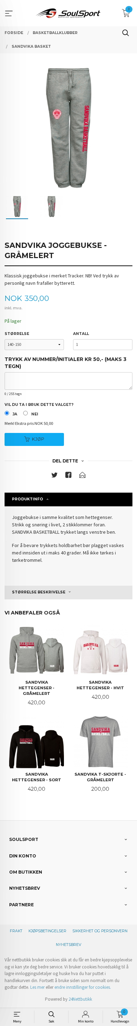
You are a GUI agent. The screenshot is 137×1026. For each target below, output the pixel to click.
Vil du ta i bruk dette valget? (39, 404)
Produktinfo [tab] (27, 499)
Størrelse (17, 333)
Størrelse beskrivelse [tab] (38, 592)
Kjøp (38, 439)
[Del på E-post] (82, 476)
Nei (34, 414)
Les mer (37, 987)
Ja (15, 414)
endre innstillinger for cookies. (82, 987)
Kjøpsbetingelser (47, 931)
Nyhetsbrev (68, 944)
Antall (81, 333)
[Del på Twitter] (54, 476)
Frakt (16, 931)
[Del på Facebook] (68, 476)
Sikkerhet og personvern (100, 931)
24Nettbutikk (80, 999)
